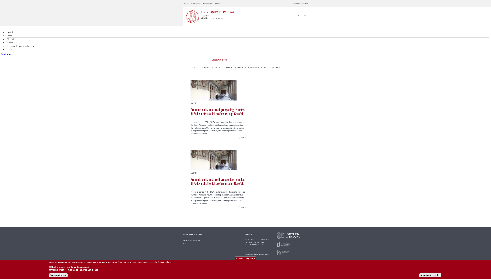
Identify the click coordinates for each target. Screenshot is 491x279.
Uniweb (305, 4)
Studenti (10, 49)
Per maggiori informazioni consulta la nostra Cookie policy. (144, 262)
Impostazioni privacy (245, 258)
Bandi (9, 36)
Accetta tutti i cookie (430, 275)
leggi (242, 137)
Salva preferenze (58, 275)
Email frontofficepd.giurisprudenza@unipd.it (257, 253)
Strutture (185, 244)
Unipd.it (186, 4)
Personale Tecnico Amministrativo (21, 46)
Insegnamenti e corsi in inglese (192, 240)
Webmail (296, 4)
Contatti (217, 4)
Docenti (10, 39)
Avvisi (10, 32)
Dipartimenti (196, 4)
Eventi (10, 42)
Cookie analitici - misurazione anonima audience (74, 270)
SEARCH (303, 20)
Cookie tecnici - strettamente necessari (70, 267)
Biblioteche (207, 4)
